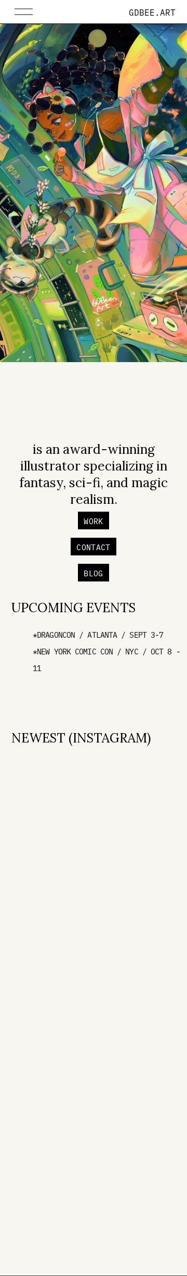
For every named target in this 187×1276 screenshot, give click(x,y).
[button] (31, 776)
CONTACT (93, 546)
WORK (93, 520)
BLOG (93, 572)
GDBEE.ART (152, 12)
